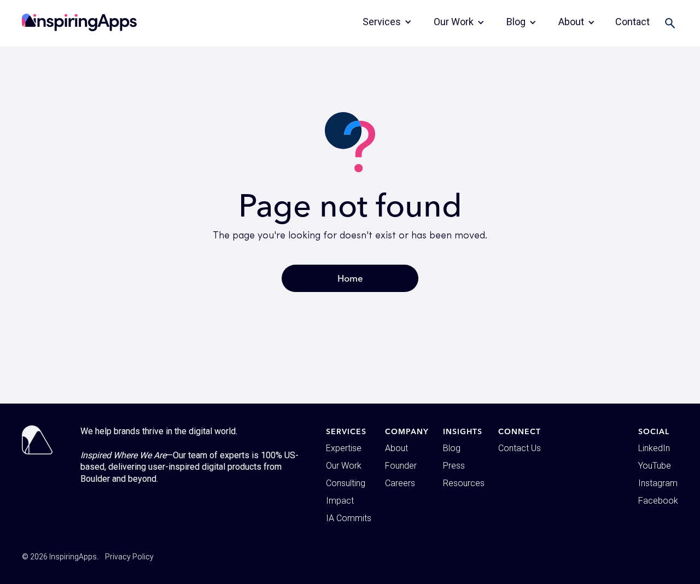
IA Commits (348, 518)
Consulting (345, 483)
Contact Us (519, 448)
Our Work (343, 465)
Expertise (343, 448)
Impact (340, 500)
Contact (632, 21)
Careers (400, 483)
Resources (464, 483)
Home (350, 278)
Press (454, 465)
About (396, 448)
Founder (401, 465)
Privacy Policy (129, 556)
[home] (79, 22)
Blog (451, 448)
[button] (387, 21)
